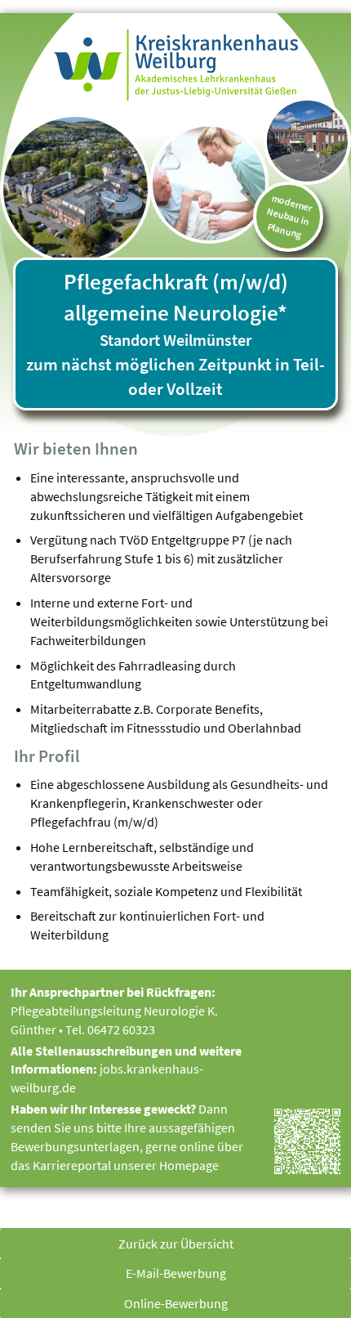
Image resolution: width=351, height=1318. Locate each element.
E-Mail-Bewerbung (176, 1273)
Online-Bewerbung (176, 1303)
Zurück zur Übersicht (175, 1243)
